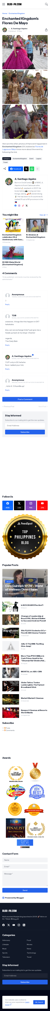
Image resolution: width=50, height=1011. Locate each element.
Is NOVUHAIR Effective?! (32, 605)
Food (29, 940)
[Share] (45, 30)
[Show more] (37, 169)
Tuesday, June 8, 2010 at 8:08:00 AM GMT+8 (26, 297)
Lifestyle (5, 944)
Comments (10, 730)
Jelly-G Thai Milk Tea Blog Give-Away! (32, 645)
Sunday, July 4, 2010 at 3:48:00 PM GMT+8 (25, 358)
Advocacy (6, 940)
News (29, 949)
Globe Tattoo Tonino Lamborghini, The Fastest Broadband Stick (32, 684)
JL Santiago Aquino (22, 356)
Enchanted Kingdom (17, 13)
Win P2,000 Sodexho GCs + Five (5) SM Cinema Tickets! (33, 631)
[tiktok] (23, 205)
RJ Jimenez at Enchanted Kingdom (35, 236)
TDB (14, 315)
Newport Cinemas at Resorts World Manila (34, 711)
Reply (7, 304)
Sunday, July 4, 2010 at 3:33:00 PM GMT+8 (25, 318)
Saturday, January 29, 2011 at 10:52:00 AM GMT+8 (28, 382)
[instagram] (19, 205)
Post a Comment (25, 399)
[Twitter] (26, 169)
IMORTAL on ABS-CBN (31, 671)
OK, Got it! (39, 1002)
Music (4, 949)
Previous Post (9, 406)
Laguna (38, 158)
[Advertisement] (25, 466)
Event (31, 158)
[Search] (46, 4)
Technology (31, 953)
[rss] (24, 925)
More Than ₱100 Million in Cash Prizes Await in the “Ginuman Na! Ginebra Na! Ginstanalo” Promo (32, 658)
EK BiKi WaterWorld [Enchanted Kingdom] (12, 263)
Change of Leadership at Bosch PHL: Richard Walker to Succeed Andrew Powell (33, 618)
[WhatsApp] (32, 169)
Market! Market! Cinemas (32, 698)
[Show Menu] (3, 4)
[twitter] (27, 205)
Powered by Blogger (14, 898)
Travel (5, 162)
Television (6, 957)
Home (4, 13)
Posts (8, 728)
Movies (29, 944)
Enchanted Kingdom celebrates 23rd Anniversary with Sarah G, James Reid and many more (12, 237)
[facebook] (15, 205)
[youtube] (14, 925)
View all (42, 215)
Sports (4, 953)
